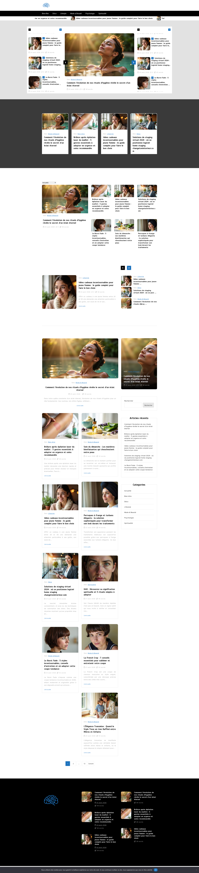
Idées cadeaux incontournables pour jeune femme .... (144, 304)
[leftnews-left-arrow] (60, 30)
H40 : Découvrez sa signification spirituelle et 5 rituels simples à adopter (99, 592)
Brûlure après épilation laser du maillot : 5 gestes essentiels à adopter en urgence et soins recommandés (84, 142)
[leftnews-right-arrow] (30, 30)
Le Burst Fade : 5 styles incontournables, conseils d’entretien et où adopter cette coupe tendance (51, 58)
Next (134, 62)
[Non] (196, 870)
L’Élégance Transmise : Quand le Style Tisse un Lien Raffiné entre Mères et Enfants (100, 729)
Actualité (127, 491)
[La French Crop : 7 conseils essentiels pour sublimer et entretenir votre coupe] (100, 637)
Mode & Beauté (76, 13)
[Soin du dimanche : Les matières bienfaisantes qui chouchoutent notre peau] (124, 225)
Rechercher (128, 401)
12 (84, 763)
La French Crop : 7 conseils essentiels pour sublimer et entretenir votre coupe (97, 660)
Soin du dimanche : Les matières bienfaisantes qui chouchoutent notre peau (123, 238)
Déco (54, 13)
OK (156, 870)
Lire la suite (82, 308)
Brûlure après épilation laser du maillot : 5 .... (143, 291)
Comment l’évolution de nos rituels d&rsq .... (145, 280)
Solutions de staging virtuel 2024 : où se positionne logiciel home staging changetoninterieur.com (149, 18)
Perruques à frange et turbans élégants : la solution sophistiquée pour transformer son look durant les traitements (146, 240)
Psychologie (90, 13)
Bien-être (45, 13)
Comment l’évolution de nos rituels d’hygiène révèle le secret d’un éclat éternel (50, 78)
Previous (65, 62)
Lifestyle (63, 13)
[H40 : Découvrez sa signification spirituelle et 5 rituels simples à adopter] (100, 568)
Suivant (90, 763)
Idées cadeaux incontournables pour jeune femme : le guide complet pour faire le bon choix (60, 18)
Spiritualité (102, 13)
